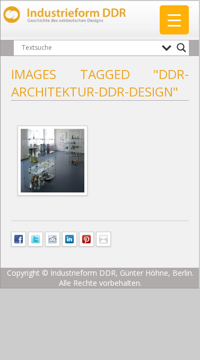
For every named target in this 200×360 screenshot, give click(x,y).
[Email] (103, 238)
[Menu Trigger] (174, 19)
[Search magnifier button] (181, 47)
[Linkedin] (69, 238)
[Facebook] (18, 238)
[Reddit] (52, 238)
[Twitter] (35, 238)
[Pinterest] (86, 238)
